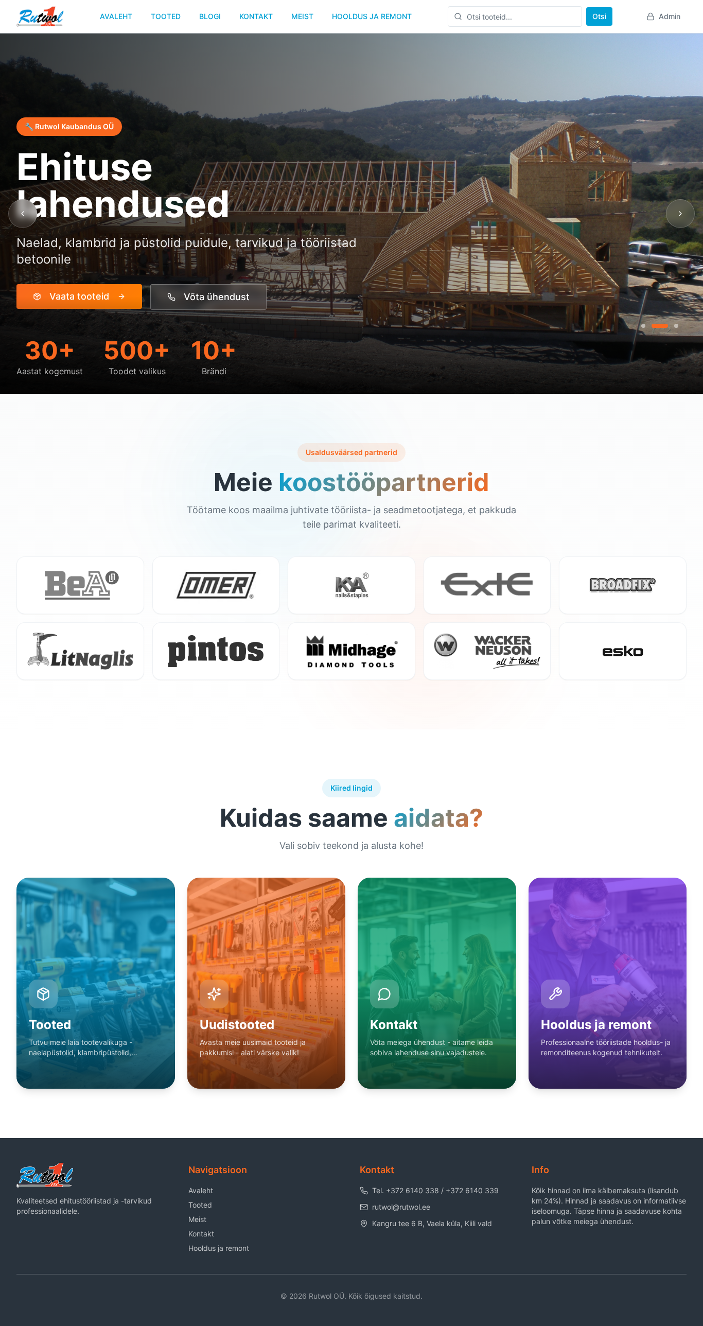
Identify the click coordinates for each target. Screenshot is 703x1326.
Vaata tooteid (79, 296)
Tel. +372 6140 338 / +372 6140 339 (435, 1190)
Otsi (599, 16)
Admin (669, 16)
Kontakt (201, 1233)
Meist (197, 1219)
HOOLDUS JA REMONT (372, 16)
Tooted (200, 1204)
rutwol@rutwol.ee (401, 1206)
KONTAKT (256, 16)
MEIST (302, 16)
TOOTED (166, 16)
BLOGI (210, 16)
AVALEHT (116, 16)
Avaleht (200, 1190)
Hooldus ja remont (218, 1248)
